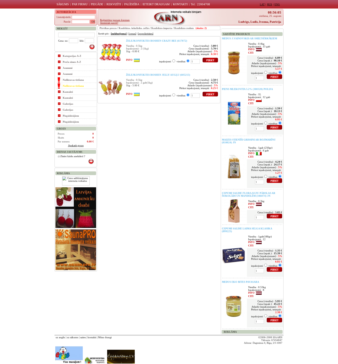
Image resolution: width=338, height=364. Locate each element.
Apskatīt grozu (76, 145)
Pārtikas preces (108, 28)
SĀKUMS (63, 4)
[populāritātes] (145, 33)
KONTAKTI (180, 4)
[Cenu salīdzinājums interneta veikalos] (76, 184)
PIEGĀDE (97, 4)
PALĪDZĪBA (131, 4)
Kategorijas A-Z (72, 56)
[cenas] (132, 33)
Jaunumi (67, 67)
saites (83, 337)
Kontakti (68, 91)
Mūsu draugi (105, 337)
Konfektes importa (161, 28)
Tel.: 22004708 (200, 4)
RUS (269, 4)
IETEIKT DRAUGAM (156, 4)
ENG (277, 4)
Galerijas (68, 103)
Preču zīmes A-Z (72, 62)
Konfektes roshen (184, 28)
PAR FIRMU (80, 4)
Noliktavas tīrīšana (73, 79)
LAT (262, 4)
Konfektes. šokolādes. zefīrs (134, 28)
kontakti (92, 337)
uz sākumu (72, 337)
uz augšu (60, 337)
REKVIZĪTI (113, 4)
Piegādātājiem (71, 115)
